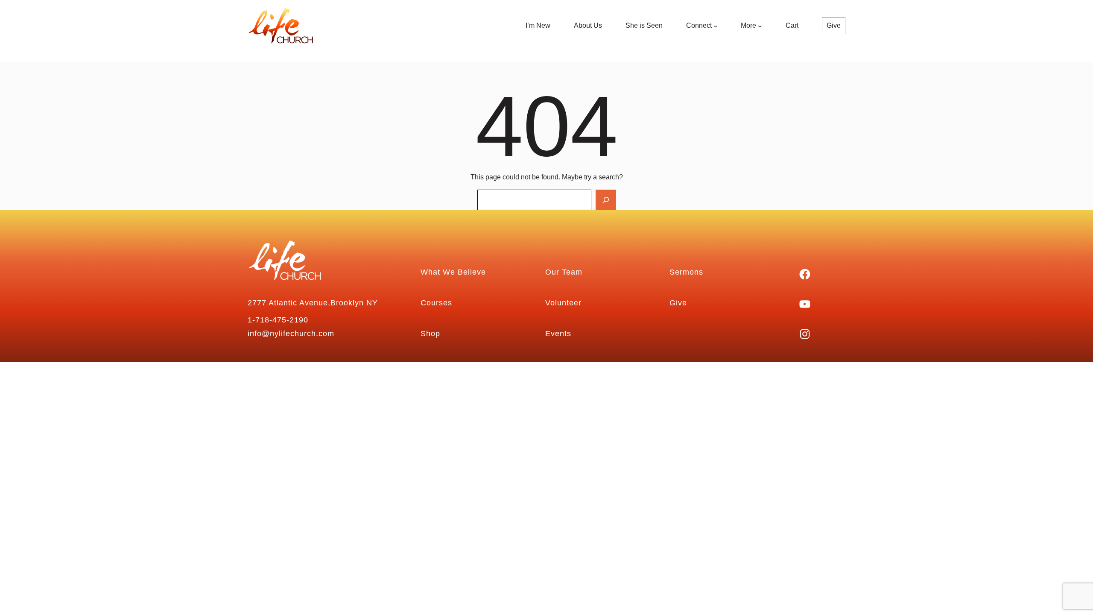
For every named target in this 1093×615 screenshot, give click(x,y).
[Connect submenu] (715, 26)
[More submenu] (760, 26)
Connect (699, 25)
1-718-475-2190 (278, 320)
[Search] (606, 200)
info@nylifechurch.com (291, 333)
